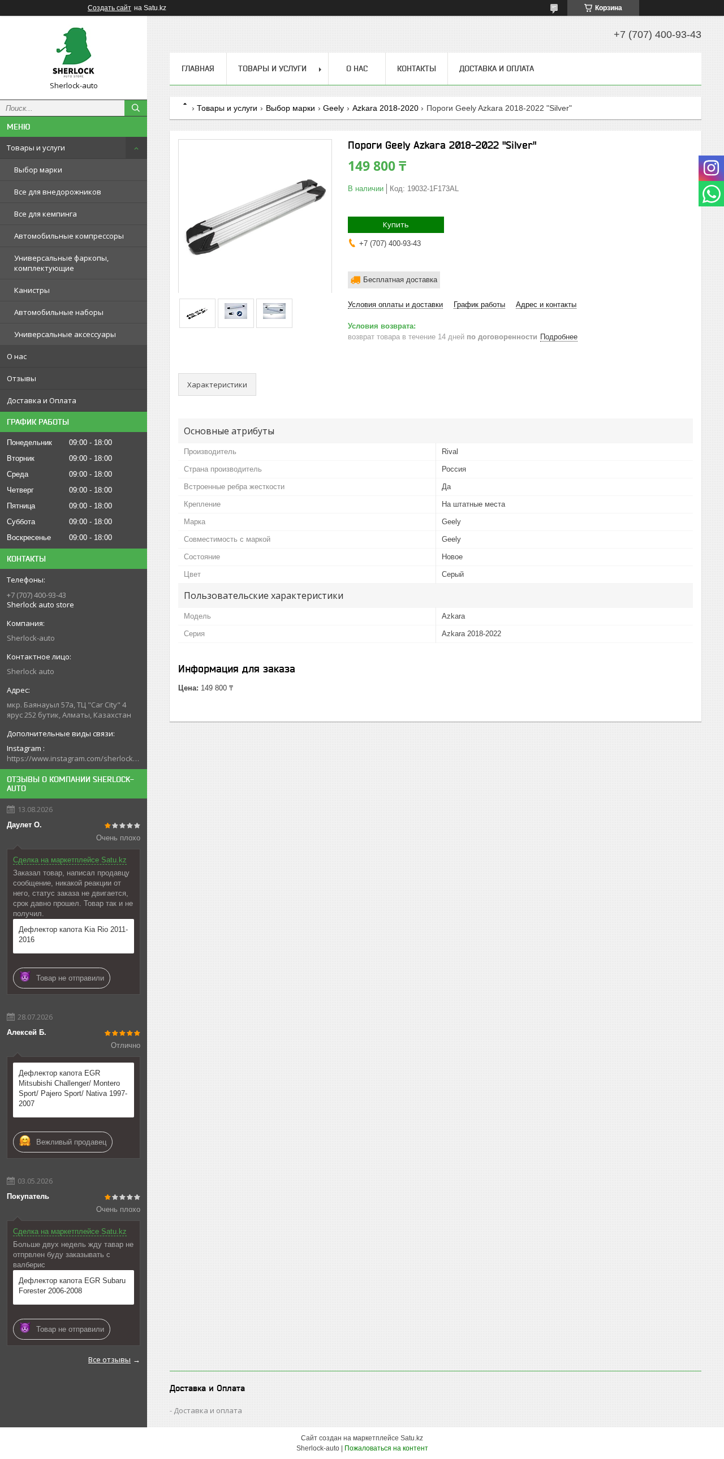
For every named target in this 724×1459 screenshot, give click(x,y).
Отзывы (21, 378)
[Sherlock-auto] (73, 52)
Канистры (32, 290)
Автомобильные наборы (59, 312)
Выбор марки (38, 170)
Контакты (416, 68)
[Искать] (135, 108)
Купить (396, 224)
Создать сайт (109, 8)
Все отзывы (109, 1359)
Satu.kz (411, 1438)
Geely (333, 108)
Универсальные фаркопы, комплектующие (61, 263)
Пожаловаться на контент (386, 1448)
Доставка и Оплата (41, 400)
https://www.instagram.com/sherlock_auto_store (73, 758)
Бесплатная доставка (400, 279)
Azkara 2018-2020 (385, 108)
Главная (198, 68)
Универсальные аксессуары (65, 334)
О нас (17, 356)
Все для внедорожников (57, 192)
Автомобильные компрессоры (69, 236)
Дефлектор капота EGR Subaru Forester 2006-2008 (72, 1285)
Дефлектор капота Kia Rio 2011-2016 (73, 934)
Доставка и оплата (208, 1410)
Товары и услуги (36, 148)
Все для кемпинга (45, 214)
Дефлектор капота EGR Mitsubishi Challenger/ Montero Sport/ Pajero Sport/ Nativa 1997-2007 (73, 1088)
